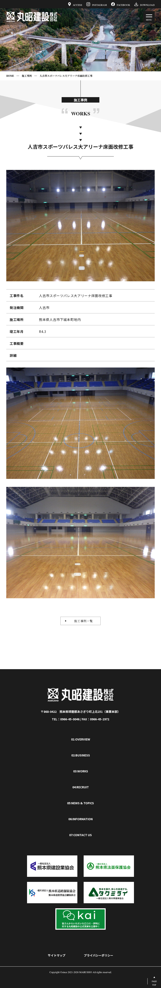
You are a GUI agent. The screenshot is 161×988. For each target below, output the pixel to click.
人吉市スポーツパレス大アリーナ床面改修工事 (66, 76)
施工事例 (27, 76)
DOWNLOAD (147, 4)
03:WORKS (80, 771)
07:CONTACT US (80, 835)
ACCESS (77, 4)
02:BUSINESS (80, 755)
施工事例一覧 (82, 621)
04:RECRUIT (80, 787)
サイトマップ (56, 955)
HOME (10, 76)
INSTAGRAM (99, 4)
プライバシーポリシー (98, 955)
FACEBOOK (123, 4)
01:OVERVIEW (80, 739)
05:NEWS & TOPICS (80, 803)
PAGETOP (154, 983)
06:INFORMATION (80, 819)
